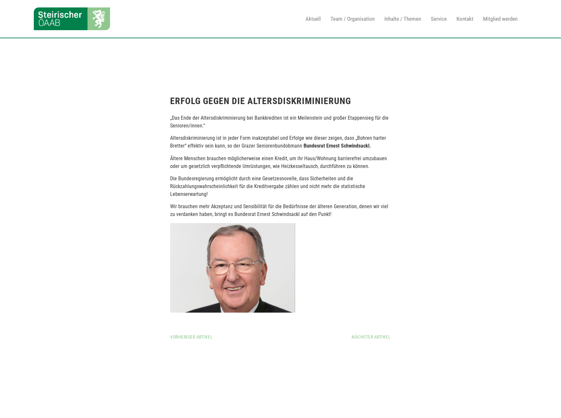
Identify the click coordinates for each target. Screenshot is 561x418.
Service (439, 19)
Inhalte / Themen (402, 19)
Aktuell (313, 19)
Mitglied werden (500, 19)
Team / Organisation (352, 19)
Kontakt (464, 19)
